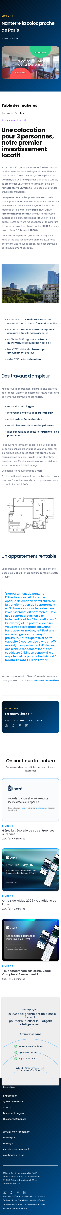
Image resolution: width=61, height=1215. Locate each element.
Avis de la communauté (16, 1149)
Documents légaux (13, 1113)
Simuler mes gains (30, 1034)
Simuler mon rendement (16, 1131)
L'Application (10, 1095)
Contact (7, 1107)
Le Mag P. (8, 1143)
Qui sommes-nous (13, 1101)
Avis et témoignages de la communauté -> (30, 1069)
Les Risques (9, 1137)
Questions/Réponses (14, 1119)
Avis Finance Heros (13, 1155)
